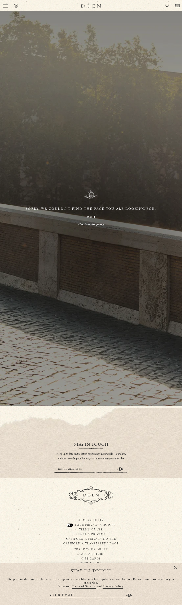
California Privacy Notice (91, 538)
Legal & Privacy (91, 534)
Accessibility (91, 520)
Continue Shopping (91, 224)
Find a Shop (91, 563)
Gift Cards (91, 558)
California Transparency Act (91, 543)
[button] (5, 6)
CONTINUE (120, 469)
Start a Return (91, 554)
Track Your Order (91, 549)
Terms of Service (84, 586)
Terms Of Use (91, 529)
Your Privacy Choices (95, 524)
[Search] (167, 6)
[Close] (175, 567)
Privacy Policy (113, 586)
